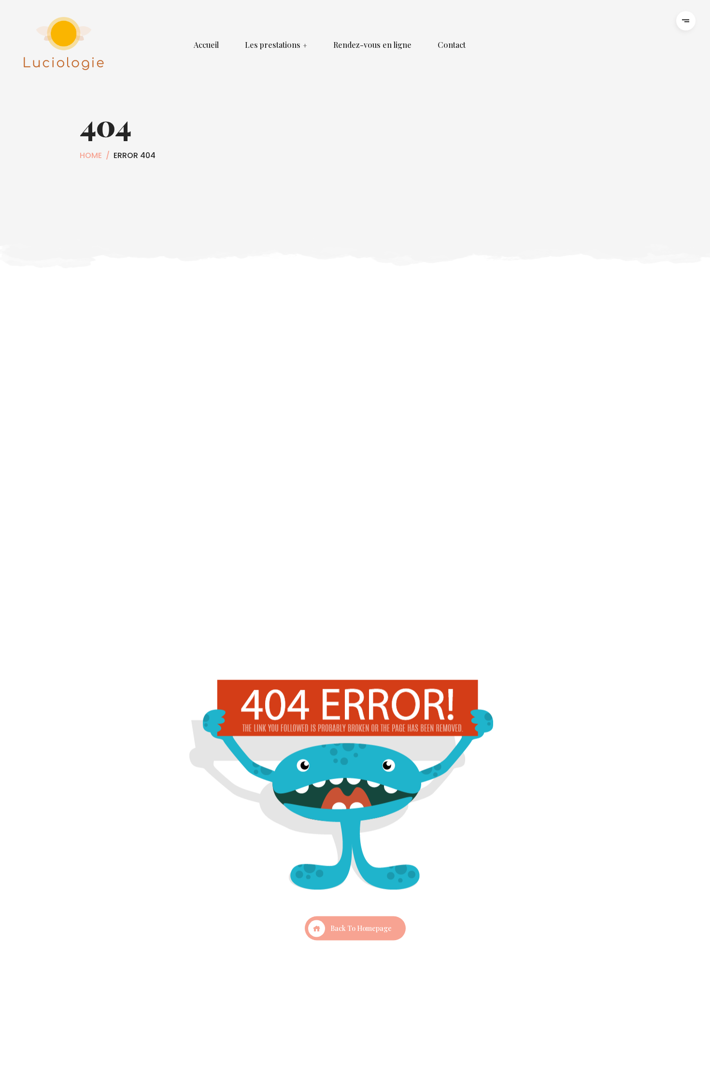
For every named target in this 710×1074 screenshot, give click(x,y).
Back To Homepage (361, 928)
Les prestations (272, 45)
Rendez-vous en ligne (372, 45)
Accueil (206, 45)
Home (91, 155)
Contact (452, 45)
